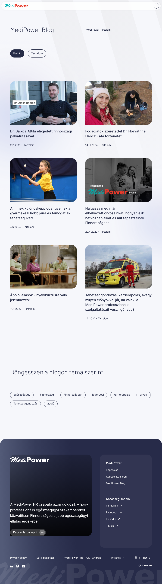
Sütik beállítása (46, 557)
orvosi (143, 394)
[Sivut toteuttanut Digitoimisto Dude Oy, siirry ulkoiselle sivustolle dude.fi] (145, 566)
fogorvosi (98, 394)
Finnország (47, 394)
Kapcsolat (112, 470)
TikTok (110, 525)
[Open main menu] (156, 6)
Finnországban (73, 394)
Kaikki (17, 53)
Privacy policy (18, 557)
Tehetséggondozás (25, 403)
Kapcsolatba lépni (25, 532)
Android (97, 557)
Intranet (116, 557)
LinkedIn (111, 519)
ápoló (50, 403)
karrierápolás (122, 394)
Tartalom (37, 53)
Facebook (112, 512)
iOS (88, 557)
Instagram (112, 505)
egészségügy (21, 394)
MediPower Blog (115, 483)
